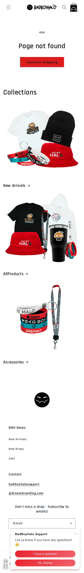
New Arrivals (14, 185)
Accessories (13, 362)
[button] (8, 7)
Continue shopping (42, 62)
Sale (12, 458)
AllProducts (13, 274)
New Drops (16, 449)
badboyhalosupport (24, 484)
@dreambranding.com (26, 493)
